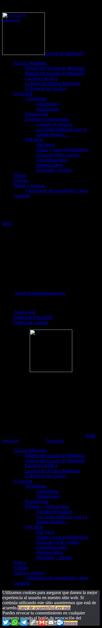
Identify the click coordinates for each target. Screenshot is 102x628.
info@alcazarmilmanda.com (40, 292)
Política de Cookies (31, 322)
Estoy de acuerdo (33, 607)
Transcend (55, 440)
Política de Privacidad (33, 317)
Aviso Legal (24, 312)
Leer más (62, 607)
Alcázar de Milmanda (64, 53)
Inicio (7, 223)
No (51, 607)
